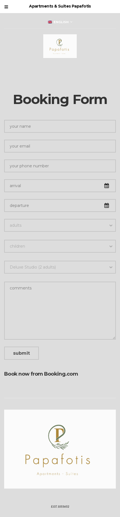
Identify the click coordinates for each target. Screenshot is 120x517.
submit (21, 353)
